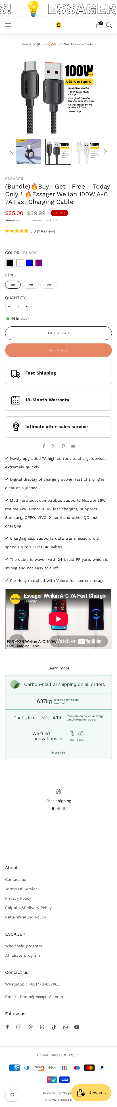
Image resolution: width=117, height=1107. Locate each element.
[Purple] (39, 263)
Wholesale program (23, 946)
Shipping (12, 220)
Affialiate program (22, 955)
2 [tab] (58, 808)
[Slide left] (12, 151)
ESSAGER (14, 179)
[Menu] (8, 25)
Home (26, 44)
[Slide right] (104, 151)
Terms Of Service (21, 889)
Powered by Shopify (58, 1093)
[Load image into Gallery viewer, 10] (28, 152)
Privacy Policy (18, 898)
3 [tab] (64, 808)
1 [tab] (53, 808)
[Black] (10, 263)
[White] (19, 263)
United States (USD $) (55, 1055)
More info (58, 752)
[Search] (109, 25)
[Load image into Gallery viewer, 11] (58, 152)
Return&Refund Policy (25, 917)
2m (30, 285)
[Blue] (29, 263)
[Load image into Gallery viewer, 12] (88, 152)
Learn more (58, 668)
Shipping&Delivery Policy (28, 907)
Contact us (15, 879)
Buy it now (59, 350)
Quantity (15, 297)
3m (48, 285)
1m (13, 285)
